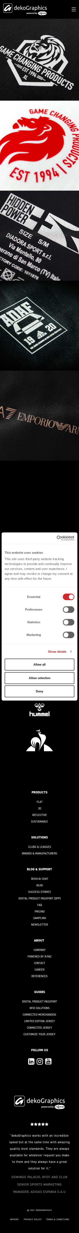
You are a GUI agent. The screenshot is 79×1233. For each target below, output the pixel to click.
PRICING (40, 912)
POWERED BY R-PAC (40, 957)
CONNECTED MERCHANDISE (39, 1015)
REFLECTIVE (39, 815)
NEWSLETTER (39, 925)
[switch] (68, 609)
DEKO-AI (36, 879)
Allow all (39, 664)
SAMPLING (39, 918)
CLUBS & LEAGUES (39, 847)
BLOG (39, 885)
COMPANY (40, 950)
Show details (57, 651)
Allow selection (39, 678)
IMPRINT (14, 1219)
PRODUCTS (39, 792)
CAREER (39, 970)
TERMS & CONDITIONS (57, 1219)
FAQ (39, 905)
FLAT (40, 802)
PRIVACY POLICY (33, 1219)
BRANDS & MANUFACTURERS (39, 853)
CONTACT (39, 963)
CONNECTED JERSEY (39, 1028)
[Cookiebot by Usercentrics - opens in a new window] (56, 538)
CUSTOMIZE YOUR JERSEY (39, 1034)
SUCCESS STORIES (39, 892)
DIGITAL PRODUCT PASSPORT (35, 898)
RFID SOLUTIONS (40, 1008)
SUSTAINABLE (39, 822)
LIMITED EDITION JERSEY (39, 1021)
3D (39, 808)
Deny (39, 691)
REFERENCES (39, 976)
